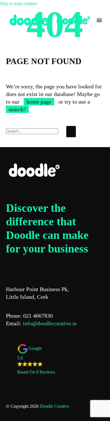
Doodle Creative (54, 406)
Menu (99, 20)
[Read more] (10, 31)
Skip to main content (18, 3)
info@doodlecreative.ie (50, 323)
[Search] (71, 131)
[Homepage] (49, 20)
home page (39, 102)
